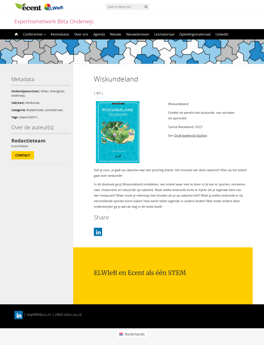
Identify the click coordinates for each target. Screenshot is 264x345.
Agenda (99, 34)
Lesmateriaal (164, 34)
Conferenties (33, 34)
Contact (22, 155)
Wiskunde (32, 103)
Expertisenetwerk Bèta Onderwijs (54, 21)
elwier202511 (28, 117)
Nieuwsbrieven (137, 34)
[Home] (15, 34)
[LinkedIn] (98, 232)
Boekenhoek (35, 110)
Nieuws (115, 34)
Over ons (81, 34)
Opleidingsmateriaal (195, 34)
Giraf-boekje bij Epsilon (190, 135)
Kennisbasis (60, 34)
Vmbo (44, 91)
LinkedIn (222, 34)
